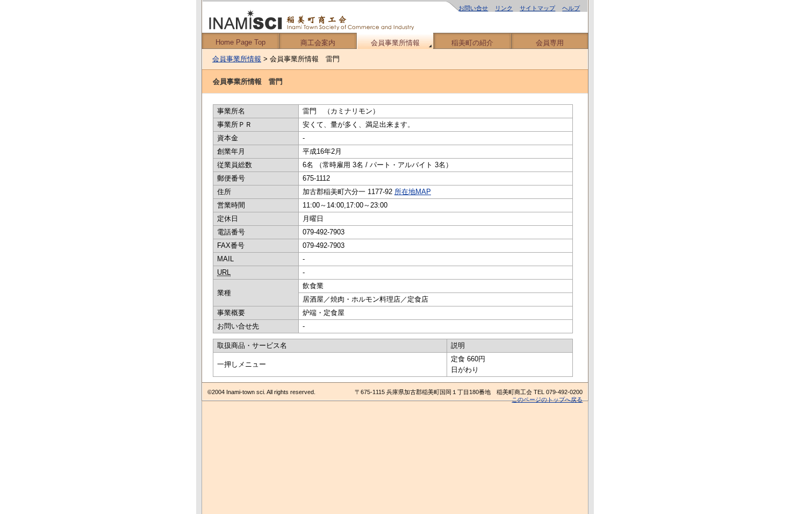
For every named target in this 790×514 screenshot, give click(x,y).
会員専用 (550, 43)
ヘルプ (571, 8)
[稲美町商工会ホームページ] (395, 16)
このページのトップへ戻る (547, 399)
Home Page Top (240, 42)
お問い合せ (473, 8)
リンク (504, 8)
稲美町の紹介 (472, 43)
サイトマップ (537, 8)
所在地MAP (412, 192)
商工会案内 (317, 43)
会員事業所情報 (395, 43)
